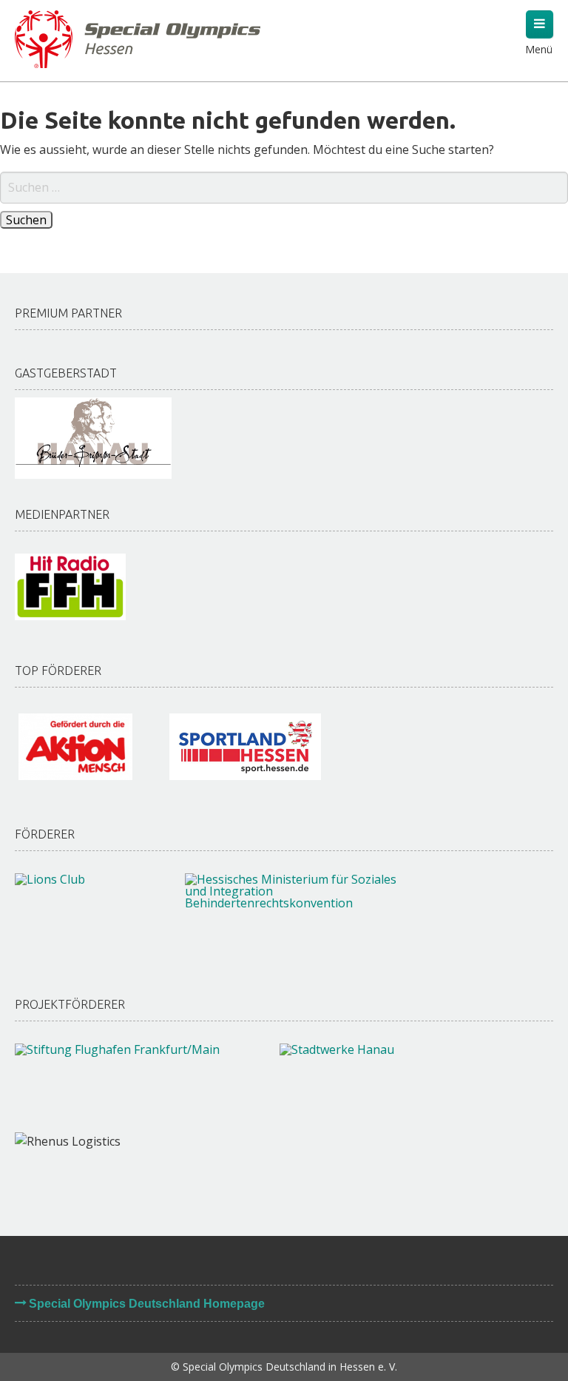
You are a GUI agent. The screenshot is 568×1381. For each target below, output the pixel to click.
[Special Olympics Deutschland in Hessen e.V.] (137, 38)
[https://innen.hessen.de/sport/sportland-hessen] (245, 747)
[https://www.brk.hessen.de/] (293, 914)
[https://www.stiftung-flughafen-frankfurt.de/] (132, 1080)
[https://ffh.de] (70, 587)
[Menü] (539, 24)
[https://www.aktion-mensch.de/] (75, 747)
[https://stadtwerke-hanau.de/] (382, 1080)
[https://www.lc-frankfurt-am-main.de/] (85, 910)
